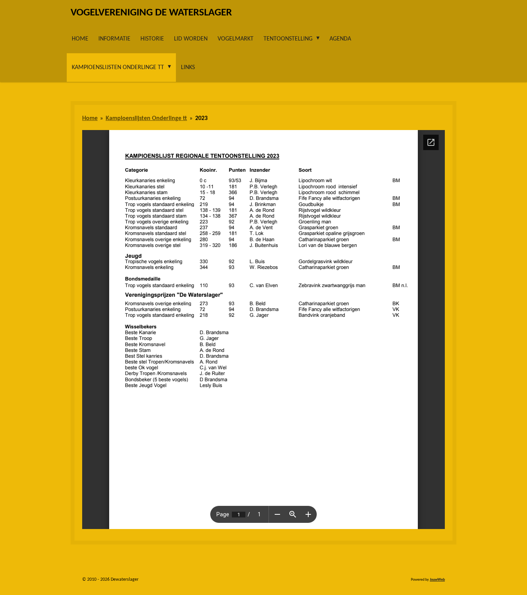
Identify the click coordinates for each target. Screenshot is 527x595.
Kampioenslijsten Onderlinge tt (146, 118)
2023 (201, 118)
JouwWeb (437, 580)
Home (90, 118)
